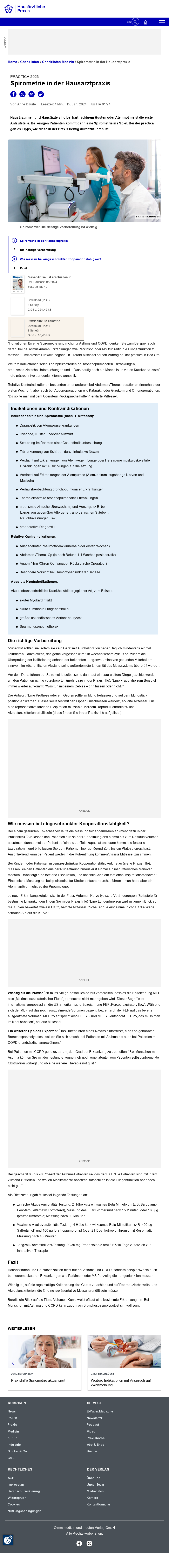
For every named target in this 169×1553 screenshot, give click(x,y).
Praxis (12, 1425)
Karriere (92, 1498)
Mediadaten (95, 1491)
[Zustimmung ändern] (8, 1540)
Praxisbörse (96, 1438)
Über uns (93, 1478)
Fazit (23, 268)
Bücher (92, 1451)
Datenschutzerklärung (24, 1491)
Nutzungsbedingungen (24, 1511)
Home (12, 62)
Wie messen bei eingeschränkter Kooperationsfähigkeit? (61, 259)
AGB (11, 1478)
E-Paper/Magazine (100, 1411)
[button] (156, 1362)
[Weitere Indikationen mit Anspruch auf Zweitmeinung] (124, 1363)
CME (11, 1458)
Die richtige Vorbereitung (38, 250)
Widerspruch (17, 1498)
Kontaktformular (98, 1504)
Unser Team (95, 1484)
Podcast (93, 1425)
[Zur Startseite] (24, 8)
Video (91, 1431)
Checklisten (29, 62)
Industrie (14, 1445)
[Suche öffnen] (135, 22)
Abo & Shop (96, 1445)
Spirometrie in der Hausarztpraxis (44, 240)
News (12, 1411)
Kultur (12, 1438)
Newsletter (95, 1418)
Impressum (16, 1484)
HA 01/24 (103, 104)
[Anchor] (64, 640)
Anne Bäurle (26, 104)
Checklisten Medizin (58, 62)
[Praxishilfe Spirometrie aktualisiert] (44, 1363)
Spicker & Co (17, 1451)
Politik (12, 1418)
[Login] (145, 22)
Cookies (14, 1504)
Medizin (13, 1431)
